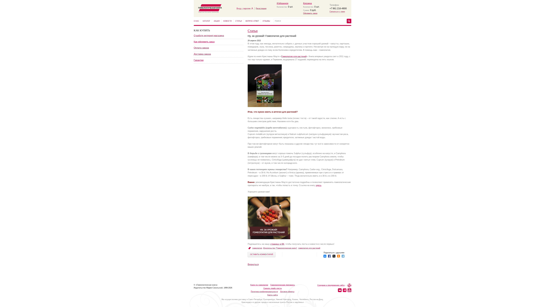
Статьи (238, 21)
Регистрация (261, 8)
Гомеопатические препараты (282, 285)
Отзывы (266, 21)
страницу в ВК (277, 244)
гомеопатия (257, 248)
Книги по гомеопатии (259, 285)
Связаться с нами (337, 12)
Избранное (282, 3)
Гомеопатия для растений (293, 56)
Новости (227, 21)
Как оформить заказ (204, 42)
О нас (196, 21)
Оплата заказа (201, 48)
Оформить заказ (310, 13)
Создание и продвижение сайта (330, 285)
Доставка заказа (202, 54)
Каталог (206, 21)
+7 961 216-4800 (338, 8)
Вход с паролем (244, 8)
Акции (217, 21)
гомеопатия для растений (309, 248)
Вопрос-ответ (252, 21)
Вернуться (253, 264)
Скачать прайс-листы (272, 288)
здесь (318, 185)
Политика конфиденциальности (264, 292)
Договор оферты (287, 292)
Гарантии (199, 60)
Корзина (307, 3)
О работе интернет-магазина (209, 35)
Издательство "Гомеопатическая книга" (280, 248)
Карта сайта (272, 295)
